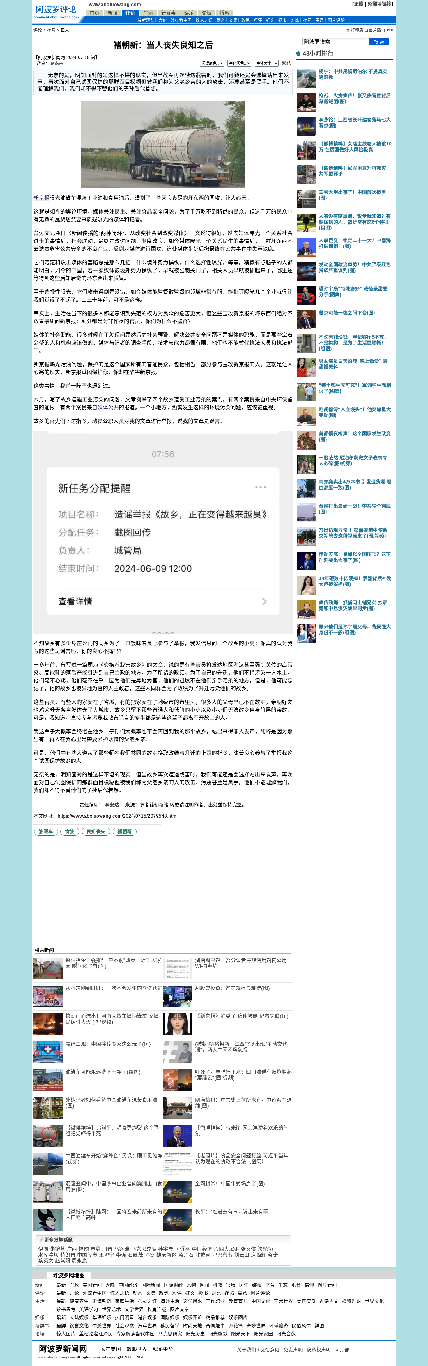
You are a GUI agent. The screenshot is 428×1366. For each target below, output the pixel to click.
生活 (148, 12)
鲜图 (319, 1325)
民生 (244, 1285)
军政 (74, 1285)
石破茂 (135, 1255)
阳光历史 (195, 1333)
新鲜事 (168, 12)
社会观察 (124, 1325)
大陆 (110, 1285)
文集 (233, 20)
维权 (257, 1285)
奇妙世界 (256, 1325)
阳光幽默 (218, 1333)
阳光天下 (240, 1333)
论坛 (207, 12)
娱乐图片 (238, 1317)
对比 (295, 20)
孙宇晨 (166, 1249)
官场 (231, 1285)
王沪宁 (106, 1255)
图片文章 (179, 1309)
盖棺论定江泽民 (96, 1333)
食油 (70, 831)
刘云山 (242, 1255)
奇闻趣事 (215, 1325)
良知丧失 (96, 831)
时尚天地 (192, 1325)
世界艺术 (111, 1309)
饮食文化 (79, 1325)
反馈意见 (270, 1349)
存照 (307, 20)
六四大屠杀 (226, 1249)
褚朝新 (56, 63)
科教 (217, 1285)
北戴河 (203, 1255)
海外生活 (170, 1301)
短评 (258, 20)
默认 (286, 63)
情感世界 (102, 1325)
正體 (359, 3)
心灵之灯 (147, 1301)
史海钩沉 (102, 1301)
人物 (191, 1285)
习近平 (182, 1249)
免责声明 (293, 1349)
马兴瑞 (122, 1249)
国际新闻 (150, 1285)
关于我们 (246, 1349)
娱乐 (189, 12)
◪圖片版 (373, 30)
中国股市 (87, 1255)
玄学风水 (192, 1301)
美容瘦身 (306, 1301)
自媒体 (100, 407)
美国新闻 (92, 1285)
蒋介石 (186, 1255)
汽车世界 (147, 1325)
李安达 (113, 804)
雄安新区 (166, 1255)
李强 (121, 1255)
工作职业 (215, 1301)
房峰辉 (258, 1255)
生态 (283, 1285)
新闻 (112, 12)
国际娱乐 (170, 1317)
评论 (130, 12)
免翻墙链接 (379, 3)
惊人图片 (66, 1333)
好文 (270, 20)
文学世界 (134, 1309)
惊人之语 (204, 20)
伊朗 (43, 1249)
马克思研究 (170, 1333)
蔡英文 (46, 1261)
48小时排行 (318, 53)
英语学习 (88, 1309)
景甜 (96, 1249)
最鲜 (61, 1325)
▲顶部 (342, 1349)
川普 (107, 1249)
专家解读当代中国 (135, 1333)
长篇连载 (157, 1309)
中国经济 (202, 1249)
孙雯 (150, 1255)
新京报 (41, 198)
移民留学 (170, 1325)
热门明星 (124, 1317)
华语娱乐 (102, 1317)
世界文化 (374, 1301)
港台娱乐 (147, 1317)
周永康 (79, 1261)
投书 (282, 20)
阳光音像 (286, 1333)
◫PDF (389, 30)
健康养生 (79, 1301)
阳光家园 (263, 1333)
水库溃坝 (48, 1255)
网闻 (204, 1285)
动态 (221, 20)
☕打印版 (354, 30)
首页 (94, 12)
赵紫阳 (62, 1261)
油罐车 (46, 831)
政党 (245, 20)
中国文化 (260, 1301)
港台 (296, 1285)
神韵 (84, 1249)
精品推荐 (215, 1317)
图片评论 (260, 1293)
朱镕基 (58, 1249)
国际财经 (173, 1285)
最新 (145, 20)
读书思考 (66, 1309)
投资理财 (351, 1301)
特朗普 (68, 1255)
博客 (224, 12)
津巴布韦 (222, 1255)
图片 (336, 20)
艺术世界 (283, 1301)
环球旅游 (278, 1325)
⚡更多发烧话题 (55, 1239)
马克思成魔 (144, 1249)
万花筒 (236, 1325)
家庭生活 (124, 1301)
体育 (270, 1285)
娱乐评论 (192, 1317)
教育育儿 (238, 1301)
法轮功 (265, 1249)
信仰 (309, 1285)
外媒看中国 (181, 20)
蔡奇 (273, 1255)
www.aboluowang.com (115, 4)
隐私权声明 (319, 1349)
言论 (162, 20)
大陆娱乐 (79, 1317)
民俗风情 (301, 1325)
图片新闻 (327, 1285)
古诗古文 (329, 1301)
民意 (320, 20)
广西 (72, 1249)
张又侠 (248, 1249)
